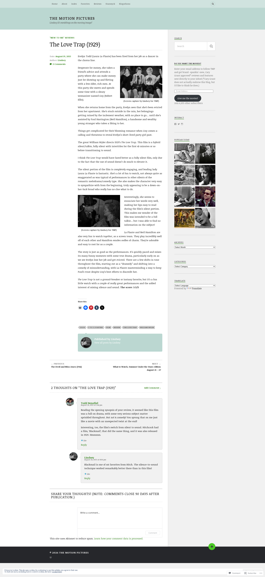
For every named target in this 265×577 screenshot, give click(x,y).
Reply (84, 444)
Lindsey (62, 60)
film (108, 327)
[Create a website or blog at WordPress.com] (51, 557)
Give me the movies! (187, 98)
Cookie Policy (57, 572)
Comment (152, 533)
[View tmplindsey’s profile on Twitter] (179, 124)
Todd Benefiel (89, 403)
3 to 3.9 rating (95, 327)
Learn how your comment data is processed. (118, 538)
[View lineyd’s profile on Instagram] (182, 124)
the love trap (130, 327)
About (64, 3)
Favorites (85, 3)
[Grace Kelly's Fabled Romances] (184, 153)
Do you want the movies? (187, 63)
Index (74, 3)
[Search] (212, 3)
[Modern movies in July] (205, 196)
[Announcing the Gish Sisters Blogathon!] (184, 218)
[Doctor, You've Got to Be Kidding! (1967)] (184, 196)
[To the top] (211, 546)
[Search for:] (194, 46)
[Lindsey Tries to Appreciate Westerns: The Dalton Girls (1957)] (184, 175)
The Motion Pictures (72, 18)
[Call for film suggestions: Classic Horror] (205, 153)
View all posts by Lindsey (107, 342)
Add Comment (151, 387)
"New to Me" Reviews (62, 37)
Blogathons (124, 3)
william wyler (147, 327)
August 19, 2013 (63, 56)
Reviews (97, 3)
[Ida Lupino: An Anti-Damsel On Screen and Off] (205, 175)
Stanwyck (110, 3)
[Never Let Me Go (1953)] (205, 218)
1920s (82, 327)
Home (55, 3)
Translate (197, 288)
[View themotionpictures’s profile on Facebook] (175, 124)
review (117, 327)
